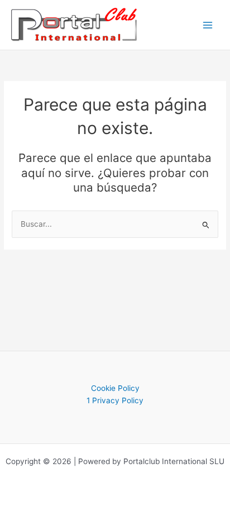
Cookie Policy (115, 388)
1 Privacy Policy (115, 400)
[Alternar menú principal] (208, 24)
